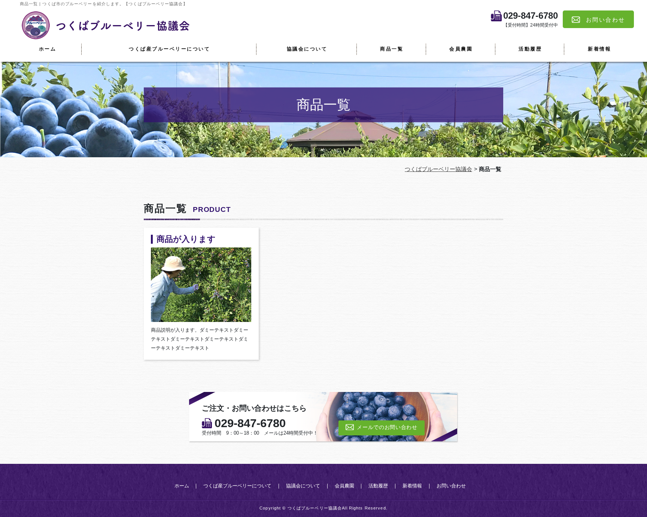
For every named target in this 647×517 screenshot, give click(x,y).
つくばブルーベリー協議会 (438, 169)
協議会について (307, 49)
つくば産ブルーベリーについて (169, 49)
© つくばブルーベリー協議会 (312, 508)
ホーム (48, 49)
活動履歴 (530, 49)
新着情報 (599, 49)
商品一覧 (391, 49)
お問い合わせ (451, 486)
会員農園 (461, 49)
